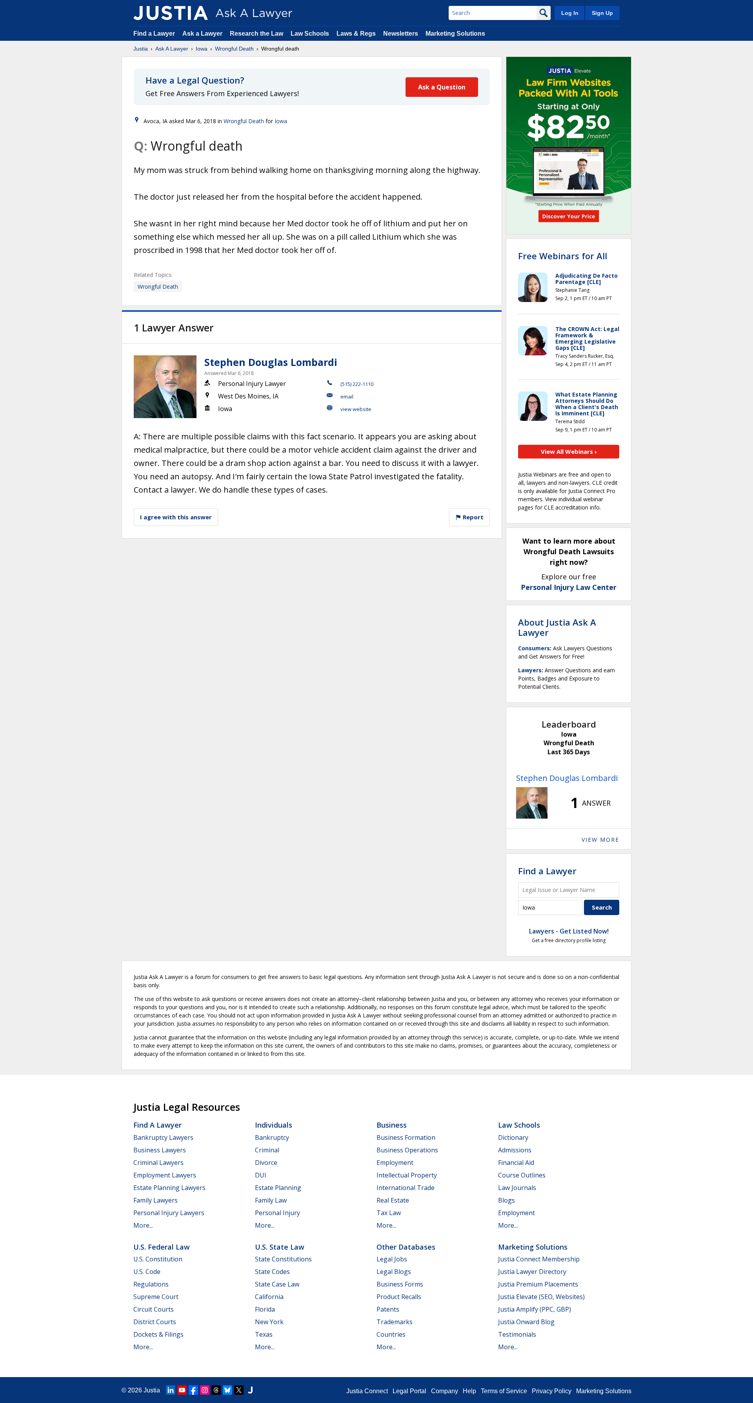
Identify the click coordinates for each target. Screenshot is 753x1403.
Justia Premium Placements (538, 1284)
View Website (355, 409)
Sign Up (602, 13)
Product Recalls (398, 1296)
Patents (387, 1309)
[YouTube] (182, 1390)
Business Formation (405, 1137)
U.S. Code (146, 1271)
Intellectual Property (406, 1175)
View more (600, 839)
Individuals (273, 1125)
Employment (394, 1162)
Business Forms (399, 1284)
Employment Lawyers (164, 1175)
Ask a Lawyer (203, 33)
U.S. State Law (279, 1247)
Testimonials (517, 1334)
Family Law (271, 1200)
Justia (140, 48)
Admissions (514, 1150)
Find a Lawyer (154, 33)
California (269, 1296)
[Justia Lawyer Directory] (250, 1390)
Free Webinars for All (562, 256)
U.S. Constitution (157, 1259)
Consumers (534, 648)
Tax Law (388, 1212)
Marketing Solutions (455, 33)
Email (346, 396)
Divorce (266, 1162)
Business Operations (407, 1150)
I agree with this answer (176, 517)
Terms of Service (504, 1391)
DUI (260, 1175)
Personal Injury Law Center (569, 587)
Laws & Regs (356, 33)
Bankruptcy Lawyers (163, 1137)
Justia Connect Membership (539, 1259)
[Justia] (170, 13)
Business (391, 1125)
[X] (239, 1390)
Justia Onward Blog (526, 1321)
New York (269, 1321)
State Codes (272, 1271)
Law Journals (517, 1187)
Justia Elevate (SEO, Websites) (541, 1296)
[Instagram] (204, 1390)
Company (444, 1391)
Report (472, 517)
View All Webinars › (569, 451)
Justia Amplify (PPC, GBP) (534, 1309)
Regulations (151, 1284)
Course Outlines (522, 1175)
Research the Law (256, 33)
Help (469, 1391)
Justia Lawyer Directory (532, 1271)
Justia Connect (367, 1391)
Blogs (506, 1200)
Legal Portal (409, 1391)
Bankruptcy (272, 1137)
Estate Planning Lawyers (169, 1187)
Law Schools (310, 33)
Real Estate (392, 1200)
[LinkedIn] (170, 1390)
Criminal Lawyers (158, 1162)
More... (143, 1225)
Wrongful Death (234, 48)
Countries (391, 1334)
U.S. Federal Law (161, 1247)
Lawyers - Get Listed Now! (569, 931)
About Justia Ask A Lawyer (557, 627)
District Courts (154, 1321)
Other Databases (405, 1247)
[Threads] (216, 1390)
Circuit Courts (153, 1309)
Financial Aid (516, 1162)
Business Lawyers (159, 1150)
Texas (264, 1334)
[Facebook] (193, 1390)
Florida (265, 1309)
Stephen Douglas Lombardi (270, 362)
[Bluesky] (227, 1390)
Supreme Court (155, 1296)
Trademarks (394, 1321)
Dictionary (513, 1137)
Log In (569, 13)
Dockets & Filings (158, 1334)
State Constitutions (283, 1259)
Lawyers (530, 670)
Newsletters (400, 33)
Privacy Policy (551, 1391)
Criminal (267, 1150)
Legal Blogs (393, 1271)
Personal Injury (277, 1212)
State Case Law (277, 1284)
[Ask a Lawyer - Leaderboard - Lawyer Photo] (531, 803)
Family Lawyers (155, 1200)
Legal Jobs (391, 1259)
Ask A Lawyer (171, 48)
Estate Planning (278, 1187)
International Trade (405, 1187)
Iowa (201, 48)
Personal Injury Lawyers (168, 1212)
